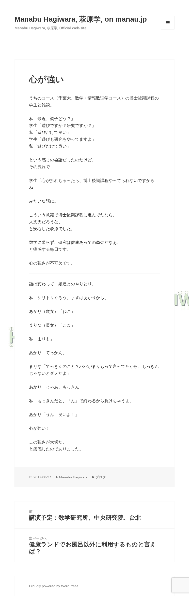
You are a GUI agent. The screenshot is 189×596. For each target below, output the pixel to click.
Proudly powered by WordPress (53, 586)
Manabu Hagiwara (73, 477)
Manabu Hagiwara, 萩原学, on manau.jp (81, 19)
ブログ (100, 477)
